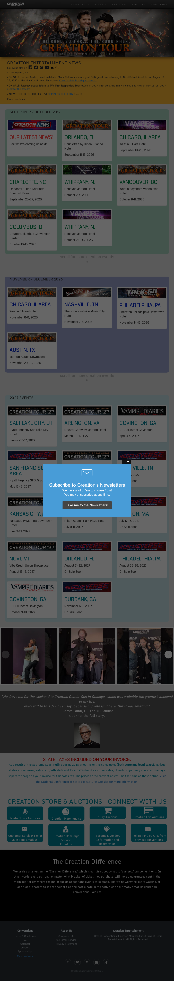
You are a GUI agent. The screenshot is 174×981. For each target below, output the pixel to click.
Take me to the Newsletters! (87, 504)
